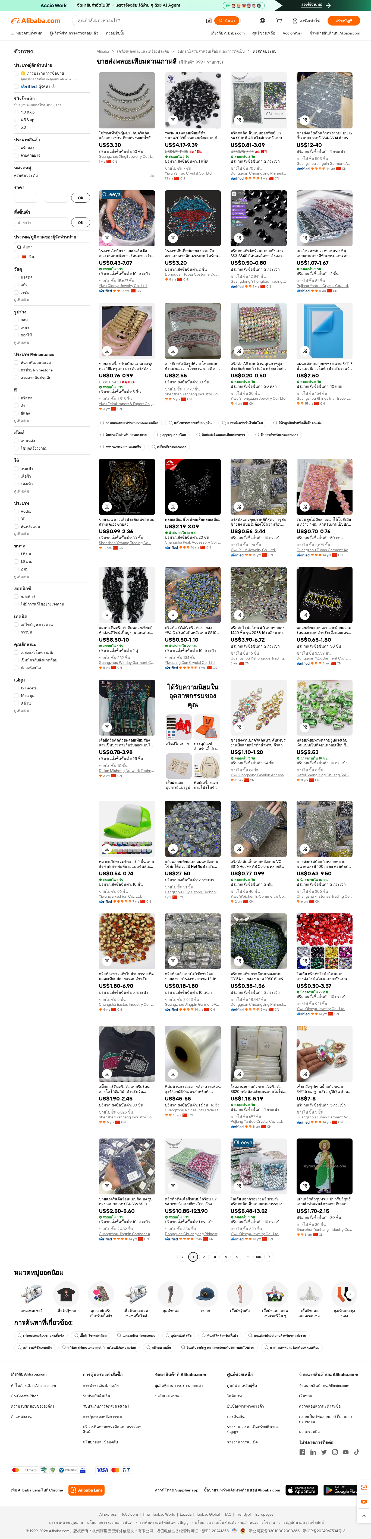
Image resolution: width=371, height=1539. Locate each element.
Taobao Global (208, 1514)
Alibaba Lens (29, 1490)
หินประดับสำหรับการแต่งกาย (126, 435)
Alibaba (103, 51)
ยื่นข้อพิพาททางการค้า (245, 1406)
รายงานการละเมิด (242, 1442)
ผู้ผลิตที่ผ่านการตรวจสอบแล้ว (179, 1385)
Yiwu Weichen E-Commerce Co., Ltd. (259, 896)
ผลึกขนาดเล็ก (161, 1347)
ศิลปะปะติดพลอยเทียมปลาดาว (223, 435)
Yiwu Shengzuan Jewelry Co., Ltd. (258, 398)
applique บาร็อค (174, 435)
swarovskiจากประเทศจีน (123, 447)
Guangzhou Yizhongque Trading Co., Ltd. (259, 658)
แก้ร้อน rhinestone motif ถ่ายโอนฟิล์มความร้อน (101, 1347)
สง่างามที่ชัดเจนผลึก (37, 1347)
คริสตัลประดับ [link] (264, 51)
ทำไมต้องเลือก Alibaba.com (33, 1385)
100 (258, 1257)
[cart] (280, 21)
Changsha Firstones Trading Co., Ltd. (325, 896)
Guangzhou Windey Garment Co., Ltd (127, 662)
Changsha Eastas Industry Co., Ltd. (127, 1004)
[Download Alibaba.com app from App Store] (301, 1490)
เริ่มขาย (305, 1396)
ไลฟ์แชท (234, 1396)
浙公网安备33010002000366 (274, 1531)
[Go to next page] (269, 1257)
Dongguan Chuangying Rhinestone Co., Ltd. (259, 173)
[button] (209, 20)
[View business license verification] (234, 1531)
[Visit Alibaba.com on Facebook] (302, 1452)
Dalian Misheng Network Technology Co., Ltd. (127, 770)
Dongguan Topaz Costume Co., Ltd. (193, 274)
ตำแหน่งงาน (21, 1416)
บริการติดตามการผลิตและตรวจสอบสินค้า (113, 1429)
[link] (364, 1487)
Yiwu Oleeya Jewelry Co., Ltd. (123, 285)
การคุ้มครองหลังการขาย (103, 1416)
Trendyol (243, 1514)
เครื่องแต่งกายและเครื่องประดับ (143, 51)
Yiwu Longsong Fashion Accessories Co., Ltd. (259, 775)
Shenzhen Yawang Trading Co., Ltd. (127, 543)
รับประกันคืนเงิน (96, 1396)
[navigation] (52, 655)
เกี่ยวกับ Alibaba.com (28, 1374)
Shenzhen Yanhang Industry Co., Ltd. (193, 394)
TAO (227, 1514)
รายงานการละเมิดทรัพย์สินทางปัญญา (253, 1429)
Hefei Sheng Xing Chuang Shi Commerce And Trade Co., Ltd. (325, 775)
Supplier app (187, 1490)
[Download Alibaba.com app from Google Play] (341, 1490)
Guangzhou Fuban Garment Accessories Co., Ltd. (325, 550)
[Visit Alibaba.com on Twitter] (324, 1452)
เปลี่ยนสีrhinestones (171, 447)
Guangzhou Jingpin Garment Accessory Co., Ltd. (325, 163)
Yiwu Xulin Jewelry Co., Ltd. (253, 550)
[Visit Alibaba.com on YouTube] (345, 1452)
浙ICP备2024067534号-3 (324, 1531)
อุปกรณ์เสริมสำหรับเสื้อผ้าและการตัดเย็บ (211, 51)
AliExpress (108, 1514)
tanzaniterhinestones (138, 1336)
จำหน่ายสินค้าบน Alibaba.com (324, 1385)
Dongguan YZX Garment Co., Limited (325, 658)
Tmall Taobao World (159, 1514)
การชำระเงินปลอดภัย (101, 1385)
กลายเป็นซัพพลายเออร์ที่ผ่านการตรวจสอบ (326, 1419)
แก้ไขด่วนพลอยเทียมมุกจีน (193, 423)
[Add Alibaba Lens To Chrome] (86, 1490)
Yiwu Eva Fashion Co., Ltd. (120, 896)
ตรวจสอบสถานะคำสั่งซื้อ (320, 1406)
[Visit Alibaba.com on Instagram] (335, 1452)
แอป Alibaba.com (265, 1490)
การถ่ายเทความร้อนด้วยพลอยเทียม (294, 1347)
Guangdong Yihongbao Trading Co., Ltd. (259, 281)
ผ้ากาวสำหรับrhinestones (279, 435)
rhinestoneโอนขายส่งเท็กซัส (43, 1336)
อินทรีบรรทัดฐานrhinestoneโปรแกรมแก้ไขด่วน (220, 1347)
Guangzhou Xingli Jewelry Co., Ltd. (127, 156)
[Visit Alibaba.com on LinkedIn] (313, 1452)
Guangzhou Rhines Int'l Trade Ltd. (325, 398)
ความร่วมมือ (309, 1432)
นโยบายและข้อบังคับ (100, 1442)
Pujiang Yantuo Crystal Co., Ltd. (323, 285)
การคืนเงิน (236, 1416)
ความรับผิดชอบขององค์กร (32, 1406)
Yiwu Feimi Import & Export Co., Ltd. (127, 404)
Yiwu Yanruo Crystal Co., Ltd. (188, 173)
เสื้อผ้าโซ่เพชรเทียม (93, 1336)
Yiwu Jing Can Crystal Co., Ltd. (190, 662)
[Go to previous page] (182, 1257)
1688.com (129, 1514)
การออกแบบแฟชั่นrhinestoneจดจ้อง (132, 423)
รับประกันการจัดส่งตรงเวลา (106, 1406)
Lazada (185, 1514)
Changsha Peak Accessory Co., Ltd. (193, 542)
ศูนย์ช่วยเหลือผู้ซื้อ (242, 1385)
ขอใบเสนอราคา (168, 1396)
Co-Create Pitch (25, 1396)
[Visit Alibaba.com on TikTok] (356, 1452)
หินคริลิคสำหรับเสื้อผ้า (222, 1336)
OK (80, 197)
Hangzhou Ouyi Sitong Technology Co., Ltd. (193, 892)
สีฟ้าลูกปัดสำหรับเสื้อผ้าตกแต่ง (300, 423)
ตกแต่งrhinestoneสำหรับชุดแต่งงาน (280, 1336)
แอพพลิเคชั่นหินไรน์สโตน (245, 423)
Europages (264, 1514)
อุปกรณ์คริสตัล (181, 1336)
